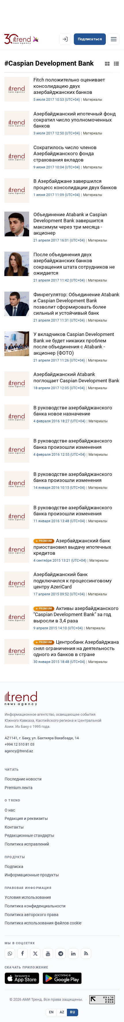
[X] (35, 953)
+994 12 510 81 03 (19, 744)
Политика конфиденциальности (35, 906)
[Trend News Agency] (21, 698)
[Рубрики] (114, 39)
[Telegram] (60, 953)
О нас (10, 810)
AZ (62, 1012)
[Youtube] (48, 953)
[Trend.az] (21, 39)
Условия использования (28, 897)
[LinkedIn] (73, 953)
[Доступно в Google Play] (62, 978)
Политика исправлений (27, 844)
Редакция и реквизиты (26, 818)
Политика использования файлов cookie (43, 923)
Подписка (14, 866)
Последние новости (23, 779)
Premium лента (19, 787)
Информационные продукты (32, 875)
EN (51, 1012)
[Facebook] (22, 953)
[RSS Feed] (86, 953)
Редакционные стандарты (29, 835)
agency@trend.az (19, 751)
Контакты (14, 827)
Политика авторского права (32, 914)
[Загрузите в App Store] (22, 978)
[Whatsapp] (10, 953)
